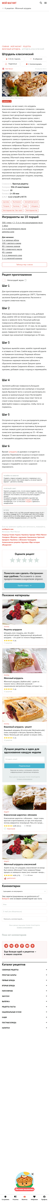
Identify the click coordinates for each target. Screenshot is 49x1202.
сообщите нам (7, 529)
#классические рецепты (11, 542)
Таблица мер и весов (24, 264)
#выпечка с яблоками (18, 540)
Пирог (25, 206)
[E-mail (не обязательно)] (24, 911)
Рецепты (15, 1199)
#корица (5, 535)
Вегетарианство (31, 210)
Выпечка (16, 206)
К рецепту (6, 101)
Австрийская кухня (31, 202)
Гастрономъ (5, 1199)
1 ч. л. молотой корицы (12, 258)
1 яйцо (5, 225)
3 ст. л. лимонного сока (12, 255)
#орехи (17, 535)
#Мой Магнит (41, 535)
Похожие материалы (26, 15)
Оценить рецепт (9, 15)
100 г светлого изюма (11, 243)
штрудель (13, 451)
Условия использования (24, 779)
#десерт (32, 535)
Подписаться (24, 766)
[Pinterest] (22, 946)
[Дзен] (33, 946)
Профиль (44, 1199)
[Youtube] (27, 946)
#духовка (25, 542)
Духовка (6, 202)
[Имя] (24, 904)
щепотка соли (8, 231)
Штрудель (34, 206)
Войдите (5, 898)
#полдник (6, 537)
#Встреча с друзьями (18, 537)
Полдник (6, 206)
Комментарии (41, 15)
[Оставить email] (24, 759)
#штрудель (31, 540)
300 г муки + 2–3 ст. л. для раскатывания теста (22, 222)
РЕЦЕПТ (6, 812)
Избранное (34, 1199)
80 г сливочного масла (12, 249)
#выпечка (25, 535)
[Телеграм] (6, 946)
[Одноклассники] (17, 946)
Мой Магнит (9, 69)
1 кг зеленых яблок (10, 240)
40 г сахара (7, 252)
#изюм (11, 535)
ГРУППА (6, 626)
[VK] (11, 946)
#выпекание (32, 537)
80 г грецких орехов (11, 246)
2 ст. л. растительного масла (14, 228)
